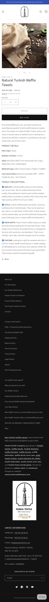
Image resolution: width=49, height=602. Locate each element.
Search (7, 365)
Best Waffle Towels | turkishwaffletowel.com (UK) (23, 412)
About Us (8, 279)
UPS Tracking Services (13, 370)
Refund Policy (10, 343)
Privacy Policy (10, 354)
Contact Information (13, 322)
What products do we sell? (15, 385)
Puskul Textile (21, 597)
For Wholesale (10, 285)
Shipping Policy (11, 338)
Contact (8, 311)
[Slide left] (19, 72)
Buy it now (24, 117)
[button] (3, 11)
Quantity (5, 97)
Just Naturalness (11, 407)
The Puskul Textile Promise (15, 306)
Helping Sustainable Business (16, 396)
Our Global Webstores (13, 290)
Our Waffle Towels (12, 391)
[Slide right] (29, 72)
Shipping (4, 93)
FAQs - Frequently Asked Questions (18, 327)
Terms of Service (11, 348)
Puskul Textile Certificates (15, 295)
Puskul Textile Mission (13, 301)
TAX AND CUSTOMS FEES (14, 332)
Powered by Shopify (30, 597)
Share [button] (7, 259)
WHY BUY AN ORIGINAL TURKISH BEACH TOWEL (22, 423)
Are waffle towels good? (14, 380)
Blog (6, 428)
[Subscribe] (41, 578)
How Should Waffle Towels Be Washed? (20, 401)
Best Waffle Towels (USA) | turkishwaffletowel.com (24, 417)
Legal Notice (9, 359)
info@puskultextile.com (20, 542)
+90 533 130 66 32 (21, 532)
